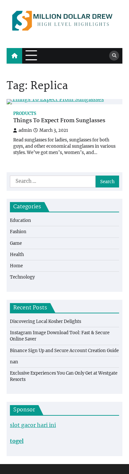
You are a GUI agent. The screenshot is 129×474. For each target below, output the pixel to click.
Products (24, 113)
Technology (22, 277)
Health (17, 254)
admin (25, 130)
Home (16, 265)
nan (14, 361)
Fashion (18, 231)
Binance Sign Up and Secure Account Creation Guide (64, 350)
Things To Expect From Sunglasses (59, 121)
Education (20, 220)
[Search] (114, 56)
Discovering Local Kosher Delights (45, 321)
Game (16, 243)
